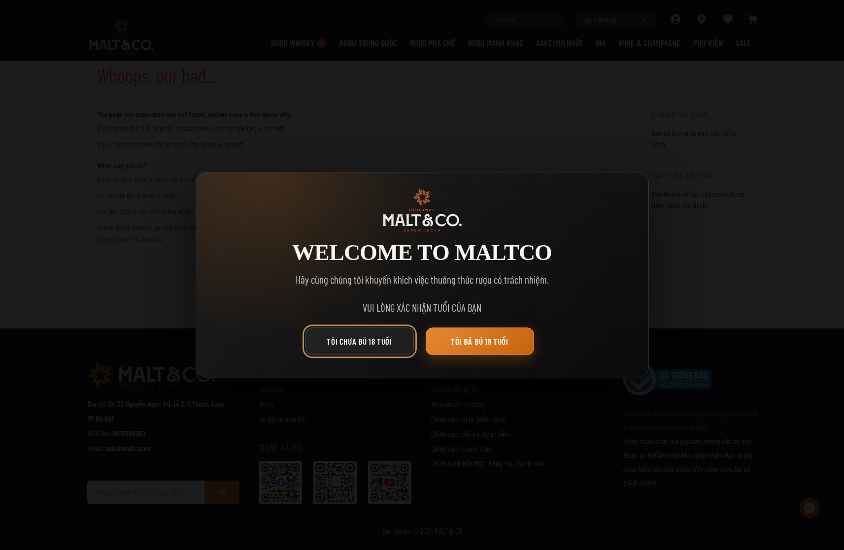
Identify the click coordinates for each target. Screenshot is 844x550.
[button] (362, 343)
